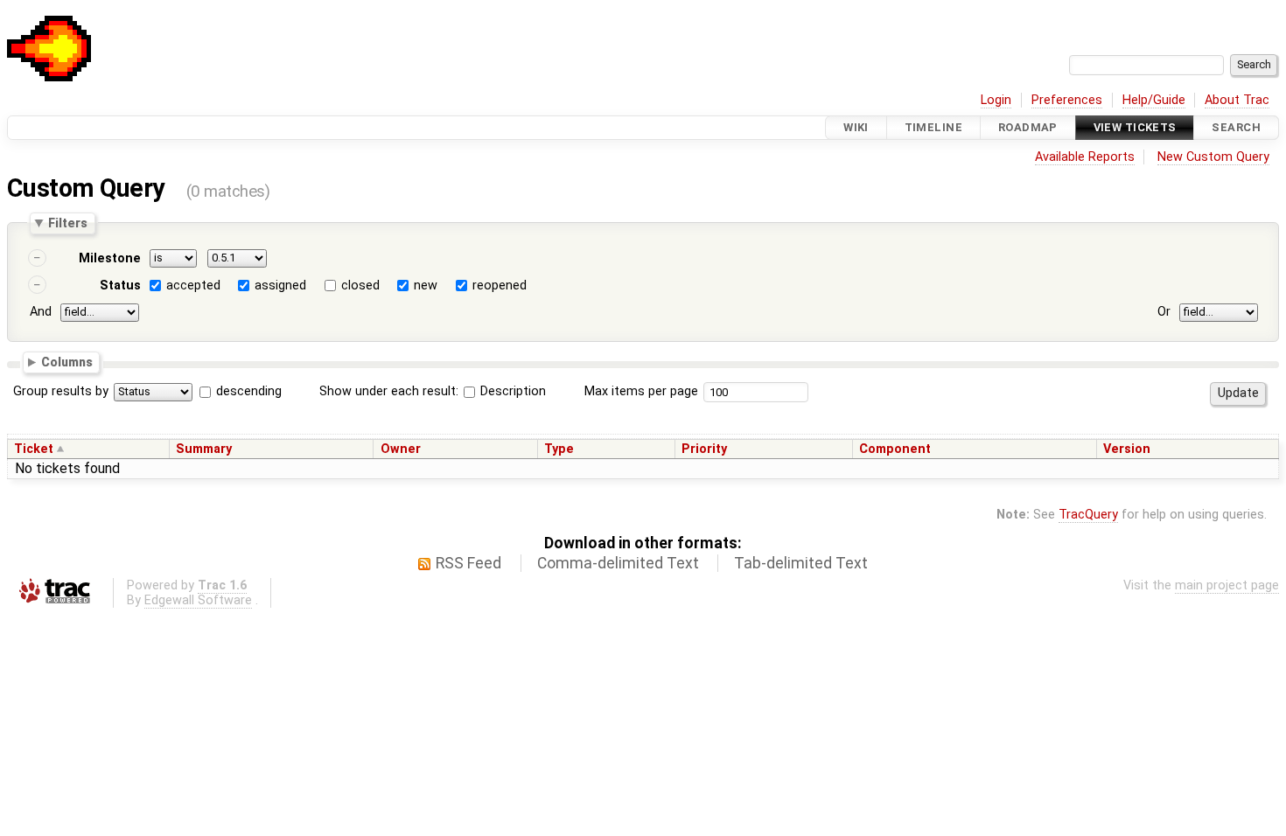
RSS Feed (468, 563)
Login (996, 100)
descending (249, 391)
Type (559, 449)
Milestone (110, 258)
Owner (401, 449)
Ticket (33, 449)
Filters (67, 223)
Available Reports (1085, 157)
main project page (1227, 585)
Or (1164, 311)
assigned (280, 285)
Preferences (1066, 100)
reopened (499, 285)
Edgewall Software (198, 600)
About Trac (1237, 100)
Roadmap (1028, 127)
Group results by (60, 391)
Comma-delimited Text (618, 563)
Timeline (933, 127)
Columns (67, 361)
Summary (204, 449)
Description (511, 391)
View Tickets (1135, 127)
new (425, 285)
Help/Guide (1153, 100)
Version (1126, 449)
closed (360, 285)
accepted (193, 285)
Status (120, 285)
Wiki (856, 127)
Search (1236, 127)
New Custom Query (1213, 157)
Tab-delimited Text (801, 563)
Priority (704, 449)
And (41, 311)
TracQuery (1088, 514)
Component (895, 449)
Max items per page (641, 391)
